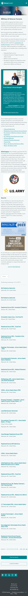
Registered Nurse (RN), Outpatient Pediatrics (14, 307)
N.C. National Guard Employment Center (13, 136)
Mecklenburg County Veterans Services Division (15, 131)
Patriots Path (7, 142)
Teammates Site (14, 587)
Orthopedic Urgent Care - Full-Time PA (12, 317)
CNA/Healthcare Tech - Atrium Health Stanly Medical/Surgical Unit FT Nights (13, 463)
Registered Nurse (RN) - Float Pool (11, 326)
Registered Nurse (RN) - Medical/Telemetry (13, 369)
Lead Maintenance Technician (9, 410)
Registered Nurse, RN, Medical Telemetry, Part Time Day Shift (13, 484)
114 (21, 549)
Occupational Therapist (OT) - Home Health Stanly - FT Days (13, 421)
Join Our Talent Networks (14, 266)
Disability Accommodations (18, 592)
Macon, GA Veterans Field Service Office (14, 143)
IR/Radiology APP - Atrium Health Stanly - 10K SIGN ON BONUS (13, 380)
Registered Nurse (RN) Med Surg (10, 443)
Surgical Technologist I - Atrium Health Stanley (12, 514)
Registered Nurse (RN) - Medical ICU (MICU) (14, 494)
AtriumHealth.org (14, 589)
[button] (2, 575)
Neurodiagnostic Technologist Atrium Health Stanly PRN (13, 526)
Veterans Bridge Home (9, 129)
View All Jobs (14, 585)
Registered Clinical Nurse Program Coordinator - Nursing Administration (11, 537)
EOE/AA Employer (6, 592)
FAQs (16, 593)
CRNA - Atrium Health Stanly (9, 453)
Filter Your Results (14, 557)
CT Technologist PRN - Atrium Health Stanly (13, 504)
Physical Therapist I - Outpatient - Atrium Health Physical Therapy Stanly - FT (12, 400)
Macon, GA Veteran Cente (10, 145)
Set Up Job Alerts (14, 563)
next (26, 549)
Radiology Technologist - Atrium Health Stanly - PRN (14, 348)
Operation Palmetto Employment (11, 140)
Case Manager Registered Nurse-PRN (11, 434)
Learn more (8, 213)
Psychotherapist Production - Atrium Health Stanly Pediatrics (13, 359)
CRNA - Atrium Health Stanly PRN (11, 390)
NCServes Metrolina (9, 138)
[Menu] (26, 3)
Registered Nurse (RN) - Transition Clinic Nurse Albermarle (12, 337)
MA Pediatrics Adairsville (8, 288)
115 (24, 549)
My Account (14, 584)
